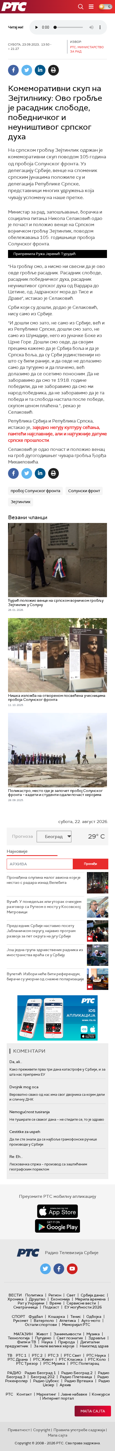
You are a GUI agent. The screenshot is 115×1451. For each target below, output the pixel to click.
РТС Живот (43, 1359)
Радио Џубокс (46, 1380)
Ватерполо (44, 1320)
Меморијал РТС (76, 1324)
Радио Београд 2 (77, 1372)
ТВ (9, 1355)
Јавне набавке (74, 1394)
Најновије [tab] (17, 851)
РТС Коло (97, 1359)
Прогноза (22, 836)
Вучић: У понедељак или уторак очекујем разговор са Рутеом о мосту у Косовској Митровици (44, 906)
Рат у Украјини (31, 1303)
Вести (15, 1295)
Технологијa (19, 1338)
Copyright (41, 1429)
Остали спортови (41, 1324)
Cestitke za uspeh (24, 1131)
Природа (66, 1342)
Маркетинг (46, 1394)
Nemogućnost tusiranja (29, 1111)
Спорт (18, 1316)
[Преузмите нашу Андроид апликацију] (57, 1226)
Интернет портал (58, 1398)
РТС (9, 1394)
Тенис (75, 1316)
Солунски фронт (84, 490)
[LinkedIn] (40, 70)
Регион (54, 1295)
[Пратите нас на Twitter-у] (45, 1268)
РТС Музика (54, 1363)
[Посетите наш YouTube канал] (72, 1268)
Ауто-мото (90, 1320)
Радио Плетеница (76, 1376)
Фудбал (36, 1316)
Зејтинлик (20, 501)
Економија (60, 1299)
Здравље (96, 1338)
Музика (93, 1334)
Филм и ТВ (26, 1342)
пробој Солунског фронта (35, 490)
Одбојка (93, 1316)
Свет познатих (70, 1338)
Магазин (23, 1334)
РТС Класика (71, 1359)
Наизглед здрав (94, 1346)
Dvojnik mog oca (24, 1086)
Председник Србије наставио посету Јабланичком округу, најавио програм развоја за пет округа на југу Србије (41, 930)
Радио (14, 1372)
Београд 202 (43, 1376)
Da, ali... (15, 1061)
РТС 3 (53, 1355)
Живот (42, 1334)
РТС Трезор (27, 1363)
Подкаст (51, 1307)
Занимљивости (67, 1334)
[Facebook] (13, 70)
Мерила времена (90, 1299)
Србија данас (93, 1295)
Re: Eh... (16, 1156)
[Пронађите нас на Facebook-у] (58, 1268)
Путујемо (43, 1338)
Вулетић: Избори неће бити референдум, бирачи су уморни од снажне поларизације (45, 976)
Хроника (15, 1299)
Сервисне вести (81, 1303)
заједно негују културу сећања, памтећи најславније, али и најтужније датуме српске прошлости (57, 433)
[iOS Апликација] (57, 1018)
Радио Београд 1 (40, 1372)
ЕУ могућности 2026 (83, 1307)
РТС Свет (72, 1355)
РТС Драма (17, 1359)
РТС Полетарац (84, 1363)
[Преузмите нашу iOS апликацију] (57, 1211)
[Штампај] (53, 70)
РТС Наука (96, 1355)
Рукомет (20, 1320)
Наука (47, 1342)
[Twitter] (26, 70)
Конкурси (101, 1394)
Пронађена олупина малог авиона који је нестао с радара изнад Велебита (43, 880)
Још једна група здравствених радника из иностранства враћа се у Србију (45, 952)
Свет (71, 1295)
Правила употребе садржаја (79, 1429)
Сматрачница (25, 1307)
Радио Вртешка (78, 1380)
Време (55, 1303)
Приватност (19, 1429)
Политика (34, 1295)
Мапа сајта (92, 1411)
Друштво (37, 1299)
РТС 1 (21, 1355)
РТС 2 (37, 1355)
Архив (65, 1384)
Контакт (24, 1394)
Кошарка (56, 1316)
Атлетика (67, 1320)
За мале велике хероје (54, 1346)
